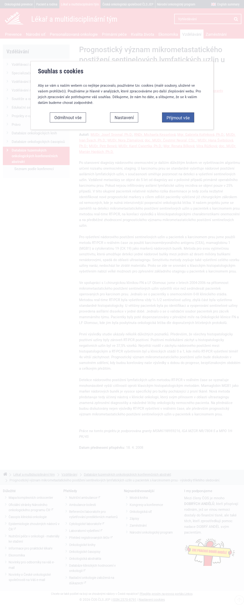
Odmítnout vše (67, 117)
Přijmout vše (178, 117)
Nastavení (124, 117)
